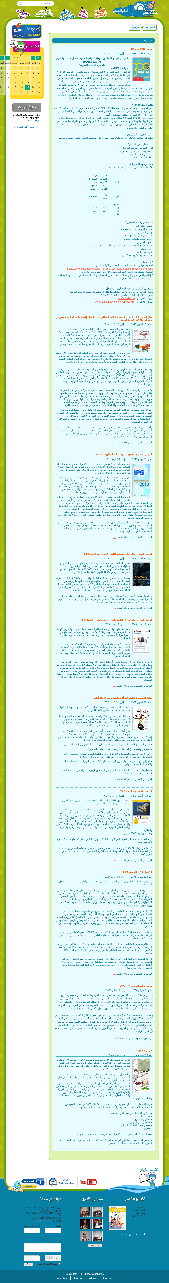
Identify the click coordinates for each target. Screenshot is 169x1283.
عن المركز (107, 1278)
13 (14, 77)
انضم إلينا (93, 1278)
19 (21, 82)
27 (14, 87)
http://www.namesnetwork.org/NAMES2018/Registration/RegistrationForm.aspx (110, 268)
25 (27, 87)
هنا (114, 442)
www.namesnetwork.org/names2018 (114, 301)
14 (7, 77)
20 (14, 82)
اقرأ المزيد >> (33, 121)
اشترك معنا (150, 27)
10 (33, 77)
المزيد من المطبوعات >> (133, 1234)
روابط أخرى (62, 1278)
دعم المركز (78, 1278)
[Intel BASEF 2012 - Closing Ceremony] (97, 1212)
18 (27, 82)
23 (38, 87)
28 (7, 87)
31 (33, 92)
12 (21, 77)
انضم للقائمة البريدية (48, 1264)
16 (38, 82)
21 (7, 82)
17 (33, 82)
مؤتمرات (135, 27)
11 (27, 77)
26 (21, 87)
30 (38, 92)
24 (33, 87)
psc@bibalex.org (126, 298)
